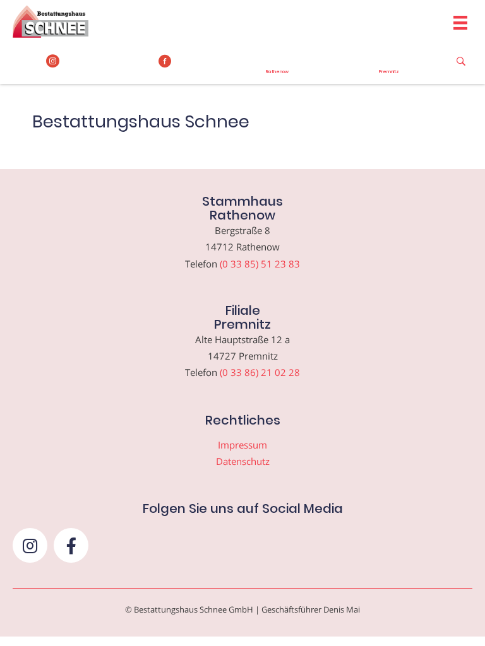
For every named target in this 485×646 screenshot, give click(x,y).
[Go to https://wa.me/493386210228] (390, 65)
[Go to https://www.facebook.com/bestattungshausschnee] (165, 61)
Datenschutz (243, 461)
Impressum (242, 444)
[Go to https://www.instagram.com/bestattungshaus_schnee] (53, 61)
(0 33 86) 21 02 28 (260, 372)
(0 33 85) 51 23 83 (260, 263)
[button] (30, 545)
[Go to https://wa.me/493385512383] (277, 65)
